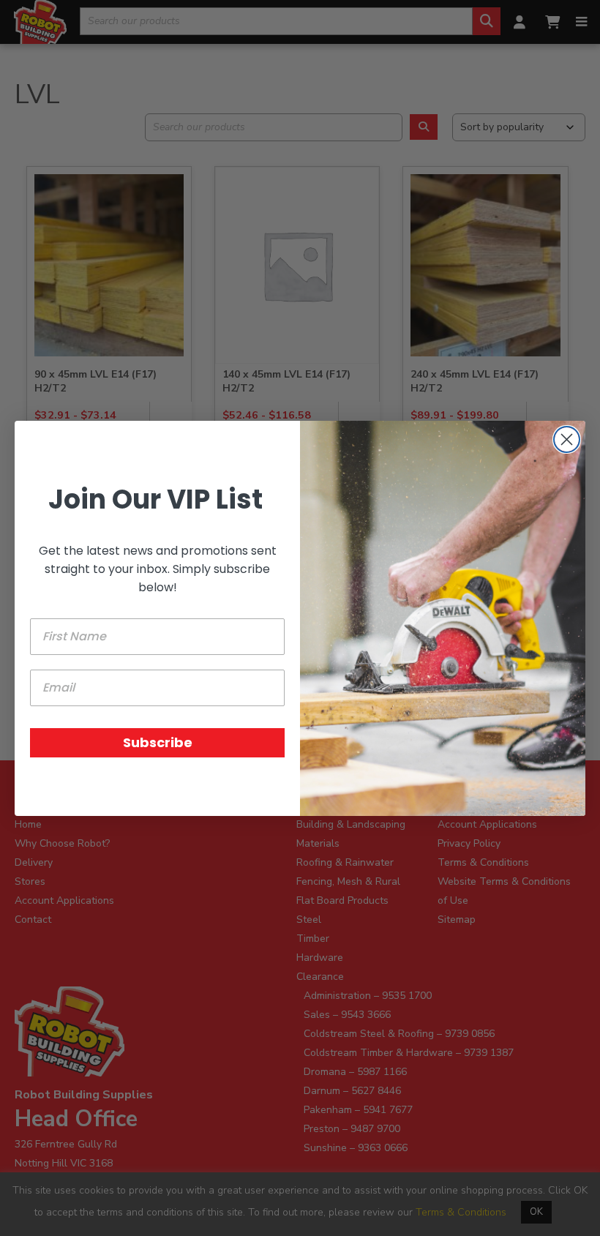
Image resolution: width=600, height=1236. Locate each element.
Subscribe (157, 742)
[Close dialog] (567, 439)
